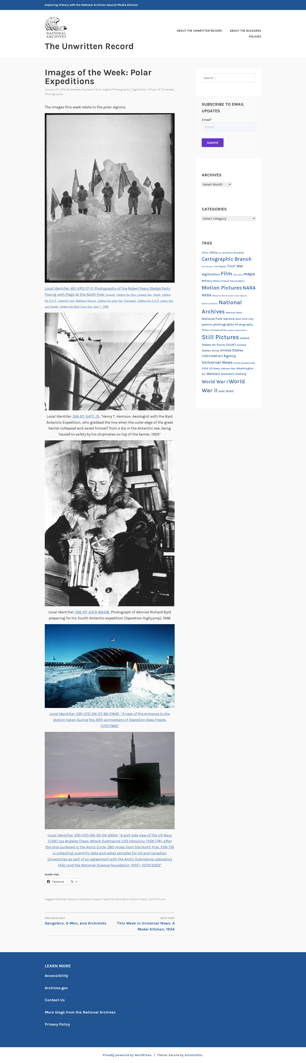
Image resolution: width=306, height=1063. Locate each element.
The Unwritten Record (89, 46)
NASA (206, 295)
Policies (255, 36)
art (220, 252)
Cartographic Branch (227, 259)
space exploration (237, 330)
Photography (244, 324)
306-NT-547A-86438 (92, 612)
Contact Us (55, 1000)
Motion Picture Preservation (229, 281)
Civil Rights (220, 266)
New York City (244, 319)
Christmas (207, 266)
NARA (249, 288)
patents (207, 324)
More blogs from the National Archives (80, 1012)
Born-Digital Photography (112, 89)
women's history (233, 374)
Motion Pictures (222, 288)
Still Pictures (157, 899)
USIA (205, 368)
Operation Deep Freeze (94, 899)
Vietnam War (228, 368)
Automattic (193, 1055)
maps (249, 273)
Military (207, 280)
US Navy (214, 368)
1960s (213, 252)
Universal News (217, 362)
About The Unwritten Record (199, 30)
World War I (215, 382)
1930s (205, 252)
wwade (75, 89)
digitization (211, 274)
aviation (228, 252)
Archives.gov (56, 988)
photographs (223, 324)
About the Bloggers (245, 30)
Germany (238, 274)
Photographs (54, 94)
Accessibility (56, 975)
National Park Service (218, 319)
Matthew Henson (66, 899)
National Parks (234, 312)
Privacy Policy (57, 1024)
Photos (206, 330)
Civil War (235, 266)
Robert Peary (138, 899)
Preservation (219, 330)
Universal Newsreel (244, 363)
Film (226, 273)
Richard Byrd (119, 899)
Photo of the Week (161, 89)
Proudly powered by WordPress (127, 1055)
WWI (222, 391)
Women (213, 374)
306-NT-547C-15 (85, 416)
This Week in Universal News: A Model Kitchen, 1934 (146, 924)
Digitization (139, 89)
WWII (230, 391)
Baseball (239, 252)
